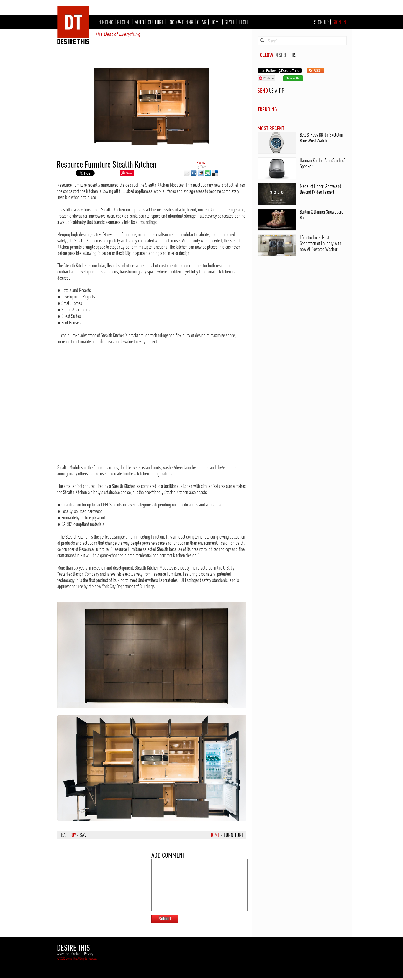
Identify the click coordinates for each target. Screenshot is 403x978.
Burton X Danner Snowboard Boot (321, 215)
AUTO (139, 22)
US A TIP (276, 90)
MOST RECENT (271, 128)
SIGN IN (339, 22)
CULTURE (156, 22)
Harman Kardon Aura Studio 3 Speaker (322, 163)
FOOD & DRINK (180, 22)
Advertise (63, 953)
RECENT (124, 22)
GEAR (202, 22)
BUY (72, 834)
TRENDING (104, 22)
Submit (165, 918)
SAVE (84, 834)
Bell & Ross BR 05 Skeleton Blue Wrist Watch (321, 138)
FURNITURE (234, 834)
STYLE (230, 22)
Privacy (88, 953)
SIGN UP (321, 22)
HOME (215, 22)
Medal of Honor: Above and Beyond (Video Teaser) (320, 189)
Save (129, 173)
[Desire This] (73, 42)
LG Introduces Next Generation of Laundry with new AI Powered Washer (320, 243)
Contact (76, 953)
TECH (243, 22)
